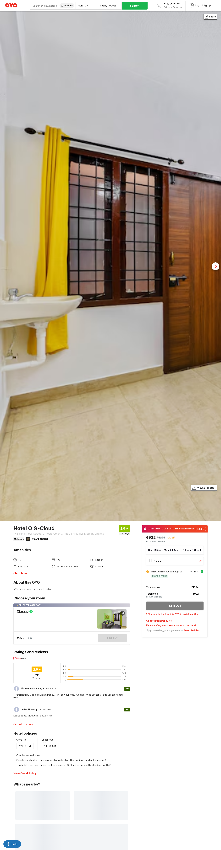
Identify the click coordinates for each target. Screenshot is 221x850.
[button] (175, 621)
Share (212, 16)
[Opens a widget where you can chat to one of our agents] (12, 844)
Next (215, 266)
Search (134, 5)
